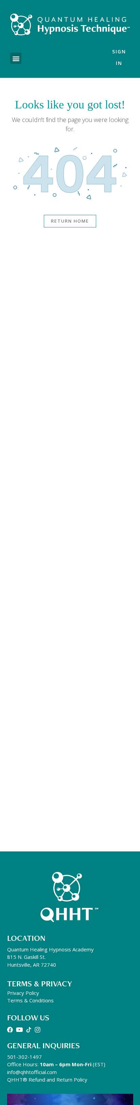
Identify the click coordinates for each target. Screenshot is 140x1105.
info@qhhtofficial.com (32, 1072)
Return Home (70, 221)
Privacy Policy (23, 993)
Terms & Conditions (30, 1000)
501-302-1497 (24, 1056)
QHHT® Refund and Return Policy (47, 1079)
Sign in (119, 57)
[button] (15, 58)
